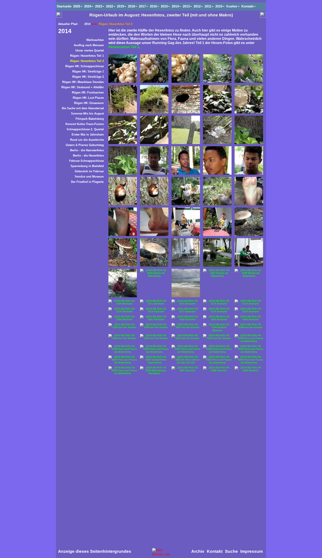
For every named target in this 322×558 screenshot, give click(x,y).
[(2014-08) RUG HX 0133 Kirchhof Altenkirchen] (217, 130)
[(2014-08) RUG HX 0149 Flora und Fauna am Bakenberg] (186, 191)
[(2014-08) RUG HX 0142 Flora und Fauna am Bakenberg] (122, 191)
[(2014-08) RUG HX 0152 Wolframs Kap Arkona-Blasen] (249, 191)
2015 (164, 6)
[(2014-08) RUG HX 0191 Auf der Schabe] (154, 337)
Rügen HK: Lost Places (88, 97)
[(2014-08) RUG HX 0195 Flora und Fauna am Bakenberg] (122, 349)
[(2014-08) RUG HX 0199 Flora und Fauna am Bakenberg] (249, 349)
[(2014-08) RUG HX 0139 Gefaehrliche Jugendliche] (217, 160)
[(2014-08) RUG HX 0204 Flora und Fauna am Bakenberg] (249, 360)
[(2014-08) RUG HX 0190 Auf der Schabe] (122, 337)
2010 (218, 6)
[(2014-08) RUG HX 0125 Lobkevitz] (122, 99)
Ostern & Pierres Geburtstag (85, 145)
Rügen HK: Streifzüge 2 (88, 76)
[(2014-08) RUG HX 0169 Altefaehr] (122, 302)
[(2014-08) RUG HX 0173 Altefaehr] (217, 302)
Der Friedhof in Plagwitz (87, 181)
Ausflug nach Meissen (89, 45)
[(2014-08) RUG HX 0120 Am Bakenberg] (217, 68)
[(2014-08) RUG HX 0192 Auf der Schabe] (186, 337)
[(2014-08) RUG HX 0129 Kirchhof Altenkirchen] (249, 99)
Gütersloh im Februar (89, 171)
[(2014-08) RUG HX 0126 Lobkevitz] (154, 99)
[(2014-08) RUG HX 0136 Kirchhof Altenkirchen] (122, 160)
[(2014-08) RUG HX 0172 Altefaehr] (186, 302)
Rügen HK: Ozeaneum (89, 103)
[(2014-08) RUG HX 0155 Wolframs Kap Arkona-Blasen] (186, 222)
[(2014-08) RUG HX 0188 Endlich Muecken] (217, 327)
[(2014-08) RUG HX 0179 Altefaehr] (249, 310)
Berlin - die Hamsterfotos (87, 150)
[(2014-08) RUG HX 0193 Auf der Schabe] (217, 337)
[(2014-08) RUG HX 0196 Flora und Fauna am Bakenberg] (154, 349)
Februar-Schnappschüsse (86, 160)
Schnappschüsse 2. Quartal (85, 129)
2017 (142, 6)
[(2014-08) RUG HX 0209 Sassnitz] (249, 369)
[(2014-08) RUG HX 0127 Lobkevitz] (186, 99)
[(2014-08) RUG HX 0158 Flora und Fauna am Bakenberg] (122, 252)
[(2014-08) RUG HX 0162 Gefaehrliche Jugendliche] (249, 252)
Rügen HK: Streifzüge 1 (88, 71)
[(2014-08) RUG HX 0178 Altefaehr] (217, 310)
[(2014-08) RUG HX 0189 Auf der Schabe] (249, 326)
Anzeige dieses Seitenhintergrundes (94, 551)
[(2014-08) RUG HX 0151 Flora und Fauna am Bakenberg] (217, 191)
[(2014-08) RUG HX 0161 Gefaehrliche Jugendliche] (217, 252)
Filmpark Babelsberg (90, 118)
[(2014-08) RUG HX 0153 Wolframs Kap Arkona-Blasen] (122, 222)
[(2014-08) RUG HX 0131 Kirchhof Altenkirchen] (154, 130)
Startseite (64, 6)
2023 (98, 6)
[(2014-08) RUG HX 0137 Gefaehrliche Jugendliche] (154, 160)
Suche (231, 551)
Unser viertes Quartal (89, 50)
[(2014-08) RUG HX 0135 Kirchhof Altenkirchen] (249, 130)
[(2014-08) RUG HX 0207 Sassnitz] (186, 369)
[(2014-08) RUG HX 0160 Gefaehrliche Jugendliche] (186, 252)
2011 (208, 6)
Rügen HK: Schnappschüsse (84, 66)
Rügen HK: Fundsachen (88, 92)
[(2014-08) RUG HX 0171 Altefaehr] (154, 302)
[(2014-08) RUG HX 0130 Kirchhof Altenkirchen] (122, 130)
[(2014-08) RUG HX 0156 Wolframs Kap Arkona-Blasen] (217, 222)
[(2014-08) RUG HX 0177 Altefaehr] (186, 310)
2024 (87, 6)
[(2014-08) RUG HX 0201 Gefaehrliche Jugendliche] (154, 360)
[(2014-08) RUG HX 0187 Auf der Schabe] (186, 326)
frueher (231, 6)
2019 (120, 6)
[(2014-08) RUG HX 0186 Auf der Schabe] (154, 326)
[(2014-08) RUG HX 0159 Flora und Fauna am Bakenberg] (154, 252)
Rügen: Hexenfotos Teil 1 (87, 55)
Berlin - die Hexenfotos (88, 155)
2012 (197, 6)
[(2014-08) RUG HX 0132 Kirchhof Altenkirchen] (186, 130)
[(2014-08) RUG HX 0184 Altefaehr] (249, 318)
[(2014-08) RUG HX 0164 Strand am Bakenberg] (154, 273)
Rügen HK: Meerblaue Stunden (83, 82)
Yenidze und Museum (89, 176)
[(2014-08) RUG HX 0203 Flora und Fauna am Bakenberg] (217, 360)
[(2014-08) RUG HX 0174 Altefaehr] (249, 302)
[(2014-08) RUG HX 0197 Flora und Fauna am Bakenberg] (186, 349)
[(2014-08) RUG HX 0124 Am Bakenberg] (186, 68)
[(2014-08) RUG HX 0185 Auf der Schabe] (122, 326)
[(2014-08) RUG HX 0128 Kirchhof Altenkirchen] (217, 99)
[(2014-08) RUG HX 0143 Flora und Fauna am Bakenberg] (154, 191)
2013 (186, 6)
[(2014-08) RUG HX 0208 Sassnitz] (217, 369)
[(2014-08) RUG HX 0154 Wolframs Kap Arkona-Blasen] (154, 222)
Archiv (197, 551)
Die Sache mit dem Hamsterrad (83, 108)
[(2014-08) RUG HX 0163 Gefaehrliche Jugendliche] (122, 283)
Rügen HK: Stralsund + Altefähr (82, 87)
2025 (76, 6)
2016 (153, 6)
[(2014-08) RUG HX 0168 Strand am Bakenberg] (249, 273)
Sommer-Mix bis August (87, 113)
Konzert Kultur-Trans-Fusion (84, 124)
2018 (131, 6)
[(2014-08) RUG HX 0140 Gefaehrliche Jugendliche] (249, 160)
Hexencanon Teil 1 (123, 47)
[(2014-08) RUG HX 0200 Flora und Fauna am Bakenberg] (122, 360)
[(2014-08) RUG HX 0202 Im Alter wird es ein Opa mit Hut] (186, 360)
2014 (64, 31)
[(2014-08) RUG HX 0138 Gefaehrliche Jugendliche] (186, 160)
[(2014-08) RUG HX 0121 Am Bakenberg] (249, 68)
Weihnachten (95, 40)
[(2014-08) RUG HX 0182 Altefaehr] (186, 318)
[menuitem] (81, 40)
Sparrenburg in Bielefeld (87, 166)
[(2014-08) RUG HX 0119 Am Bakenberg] (122, 68)
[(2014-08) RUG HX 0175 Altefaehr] (122, 310)
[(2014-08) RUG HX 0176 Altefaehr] (154, 310)
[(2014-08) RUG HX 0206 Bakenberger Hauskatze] (154, 370)
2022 (109, 6)
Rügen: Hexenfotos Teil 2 (87, 61)
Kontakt (247, 6)
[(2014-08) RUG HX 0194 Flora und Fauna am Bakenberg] (249, 338)
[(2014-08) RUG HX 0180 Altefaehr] (122, 318)
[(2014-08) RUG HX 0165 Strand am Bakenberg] (186, 283)
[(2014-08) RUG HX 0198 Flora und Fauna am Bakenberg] (217, 349)
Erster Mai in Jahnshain (88, 134)
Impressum (251, 551)
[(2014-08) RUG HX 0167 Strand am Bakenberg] (217, 273)
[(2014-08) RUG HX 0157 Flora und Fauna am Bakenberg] (249, 222)
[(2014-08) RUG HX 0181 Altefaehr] (154, 318)
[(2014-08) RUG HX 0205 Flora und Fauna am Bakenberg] (122, 370)
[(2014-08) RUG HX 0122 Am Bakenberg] (154, 68)
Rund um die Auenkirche (87, 139)
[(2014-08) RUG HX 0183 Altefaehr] (217, 318)
